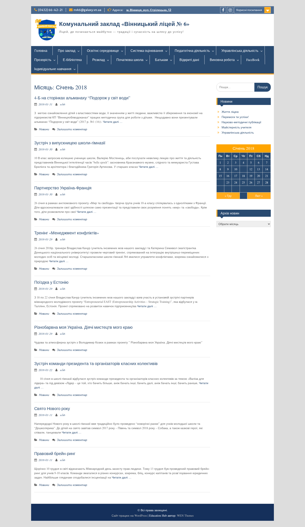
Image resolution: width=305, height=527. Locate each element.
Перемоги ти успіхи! (235, 117)
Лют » (259, 196)
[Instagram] (230, 10)
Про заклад (66, 50)
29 (220, 189)
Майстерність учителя (236, 127)
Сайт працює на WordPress (129, 515)
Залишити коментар (72, 129)
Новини (44, 129)
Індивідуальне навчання (52, 69)
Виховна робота (222, 59)
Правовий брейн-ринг (54, 453)
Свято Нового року (52, 408)
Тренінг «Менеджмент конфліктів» (66, 233)
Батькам (161, 59)
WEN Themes (185, 515)
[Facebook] (223, 10)
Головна (40, 50)
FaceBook (253, 59)
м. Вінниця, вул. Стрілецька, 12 (148, 10)
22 (220, 182)
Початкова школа (129, 59)
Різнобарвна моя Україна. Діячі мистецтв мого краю (83, 327)
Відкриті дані (189, 59)
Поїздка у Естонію (51, 282)
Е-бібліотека (72, 59)
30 (227, 189)
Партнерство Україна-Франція (63, 188)
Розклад (98, 59)
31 (235, 189)
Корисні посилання (249, 10)
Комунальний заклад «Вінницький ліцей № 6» (124, 23)
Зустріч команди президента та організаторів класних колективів (96, 363)
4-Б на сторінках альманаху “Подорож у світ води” (82, 98)
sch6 (62, 104)
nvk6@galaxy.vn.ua (87, 10)
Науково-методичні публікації (241, 122)
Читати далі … (112, 122)
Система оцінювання (147, 50)
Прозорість (42, 59)
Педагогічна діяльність (192, 50)
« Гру (228, 196)
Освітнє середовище (103, 50)
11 (243, 169)
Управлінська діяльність (239, 50)
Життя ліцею (230, 112)
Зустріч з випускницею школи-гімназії (69, 143)
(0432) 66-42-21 (50, 10)
